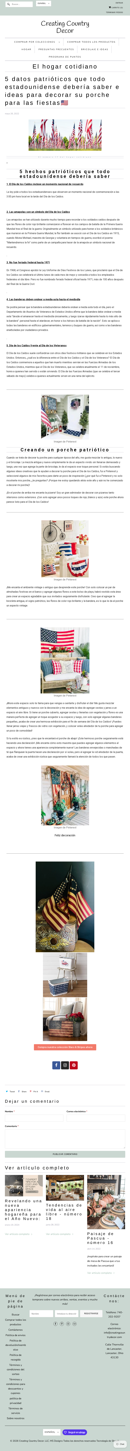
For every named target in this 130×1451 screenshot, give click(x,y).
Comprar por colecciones (35, 42)
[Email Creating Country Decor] (74, 1324)
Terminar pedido (114, 12)
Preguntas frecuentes (56, 49)
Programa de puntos (65, 56)
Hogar (26, 49)
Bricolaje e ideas (94, 49)
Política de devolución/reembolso (15, 1345)
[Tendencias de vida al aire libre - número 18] (65, 1188)
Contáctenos (15, 1330)
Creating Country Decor (31, 1440)
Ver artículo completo (17, 1234)
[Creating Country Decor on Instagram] (68, 1324)
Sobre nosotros (15, 1418)
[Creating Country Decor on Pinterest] (62, 1324)
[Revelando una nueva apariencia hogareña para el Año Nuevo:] (24, 1185)
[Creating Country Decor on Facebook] (55, 1324)
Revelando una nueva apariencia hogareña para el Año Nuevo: (23, 1210)
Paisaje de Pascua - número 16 (100, 1238)
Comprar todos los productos (91, 42)
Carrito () (117, 7)
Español (42, 3)
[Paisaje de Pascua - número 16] (106, 1202)
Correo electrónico (77, 1111)
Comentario (12, 1126)
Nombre (10, 1111)
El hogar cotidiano (65, 66)
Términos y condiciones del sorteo (15, 1369)
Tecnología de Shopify (108, 1440)
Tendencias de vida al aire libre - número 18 (64, 1212)
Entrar (119, 3)
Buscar (16, 1314)
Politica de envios (16, 1335)
